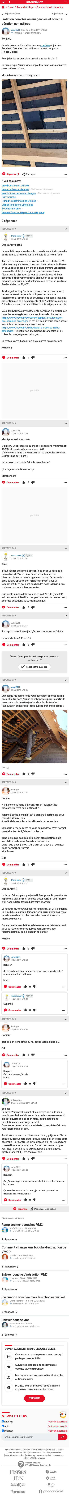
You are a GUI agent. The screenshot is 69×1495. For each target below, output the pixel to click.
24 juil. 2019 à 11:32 (19, 792)
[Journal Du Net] (18, 1478)
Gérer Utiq (30, 1455)
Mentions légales (44, 1455)
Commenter (12, 357)
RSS (26, 1452)
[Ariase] (18, 1491)
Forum (11, 7)
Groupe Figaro (58, 1455)
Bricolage (8, 1430)
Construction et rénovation (49, 7)
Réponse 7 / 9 (9, 873)
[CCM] (50, 1472)
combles (45, 45)
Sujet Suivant (58, 13)
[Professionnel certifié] (23, 236)
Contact (60, 1450)
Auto (6, 1426)
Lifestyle (8, 1421)
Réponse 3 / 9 (9, 548)
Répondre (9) (12, 174)
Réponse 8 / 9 (9, 1019)
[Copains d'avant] (18, 1485)
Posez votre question (36, 667)
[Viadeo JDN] (50, 1485)
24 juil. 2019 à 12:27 (19, 883)
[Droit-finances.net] (50, 1478)
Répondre (22, 1209)
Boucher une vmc (11, 208)
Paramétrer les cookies (15, 1455)
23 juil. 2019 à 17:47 (19, 558)
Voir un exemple (58, 1421)
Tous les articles (15, 1452)
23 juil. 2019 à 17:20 (19, 433)
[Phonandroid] (50, 1491)
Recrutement (35, 1452)
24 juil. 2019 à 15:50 (19, 999)
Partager (31, 174)
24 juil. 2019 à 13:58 (19, 960)
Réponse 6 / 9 (9, 782)
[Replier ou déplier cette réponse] (65, 228)
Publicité (51, 1450)
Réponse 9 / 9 (9, 1093)
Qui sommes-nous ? (13, 1450)
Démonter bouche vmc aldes (17, 204)
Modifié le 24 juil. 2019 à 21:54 (24, 1103)
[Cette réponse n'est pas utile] (33, 358)
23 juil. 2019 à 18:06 (19, 690)
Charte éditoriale (38, 1450)
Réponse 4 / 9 (9, 615)
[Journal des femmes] (18, 1472)
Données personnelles (52, 1452)
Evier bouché (9, 197)
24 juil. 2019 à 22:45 (33, 33)
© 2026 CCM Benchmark (34, 1458)
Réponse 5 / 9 (9, 680)
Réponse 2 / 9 (9, 423)
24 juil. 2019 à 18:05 (19, 1029)
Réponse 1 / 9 (9, 229)
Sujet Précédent (13, 13)
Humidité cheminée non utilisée (19, 200)
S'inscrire (34, 1398)
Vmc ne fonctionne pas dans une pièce (23, 212)
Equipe (27, 1450)
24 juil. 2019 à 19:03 (19, 1066)
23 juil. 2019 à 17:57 (19, 626)
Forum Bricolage (25, 7)
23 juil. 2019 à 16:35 (19, 239)
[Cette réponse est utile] (23, 358)
